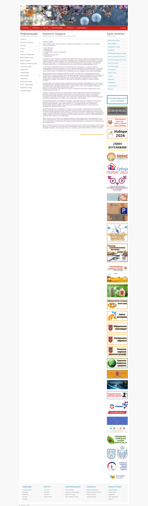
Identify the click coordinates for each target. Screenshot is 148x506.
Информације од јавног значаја (117, 53)
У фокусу (46, 494)
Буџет (22, 51)
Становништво (27, 489)
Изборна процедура (26, 81)
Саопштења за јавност (27, 42)
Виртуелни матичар (113, 40)
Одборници (111, 494)
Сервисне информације (27, 54)
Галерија (25, 499)
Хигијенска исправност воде (28, 63)
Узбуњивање (24, 78)
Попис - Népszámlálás (26, 84)
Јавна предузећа (113, 496)
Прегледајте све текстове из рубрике (92, 134)
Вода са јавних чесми (26, 57)
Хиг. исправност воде (71, 496)
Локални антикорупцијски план (117, 59)
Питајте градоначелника (94, 492)
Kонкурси (23, 45)
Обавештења (24, 69)
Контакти (110, 89)
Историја (25, 492)
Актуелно (46, 489)
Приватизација (24, 72)
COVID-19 (23, 39)
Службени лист (112, 85)
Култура (25, 496)
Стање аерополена (25, 66)
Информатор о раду (26, 87)
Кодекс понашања (113, 63)
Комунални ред (91, 494)
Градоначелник (112, 489)
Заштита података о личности (116, 56)
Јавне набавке (24, 75)
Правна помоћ (112, 72)
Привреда (25, 494)
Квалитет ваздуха (25, 60)
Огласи (22, 48)
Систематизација (25, 90)
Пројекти (110, 499)
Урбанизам (111, 79)
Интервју (46, 492)
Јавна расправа (91, 496)
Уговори (110, 76)
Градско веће (48, 496)
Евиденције (111, 50)
